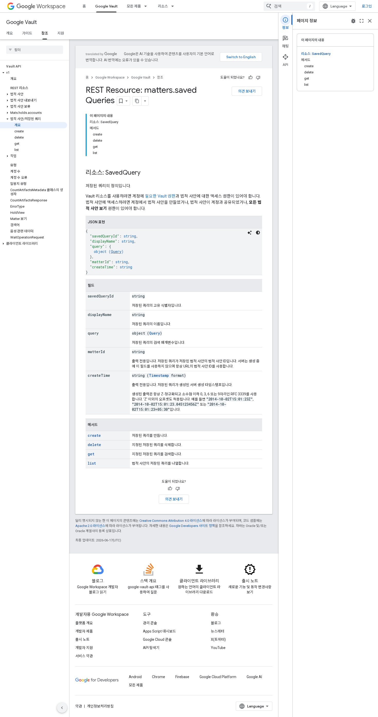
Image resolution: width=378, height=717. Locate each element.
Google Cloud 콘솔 (157, 639)
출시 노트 (82, 639)
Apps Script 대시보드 (159, 631)
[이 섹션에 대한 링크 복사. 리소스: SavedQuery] (145, 173)
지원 (60, 33)
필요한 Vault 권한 (160, 196)
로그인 (367, 6)
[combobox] (289, 6)
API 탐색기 (151, 648)
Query (116, 251)
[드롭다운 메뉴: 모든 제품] (147, 6)
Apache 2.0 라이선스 (90, 526)
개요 (9, 33)
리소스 (163, 6)
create (94, 435)
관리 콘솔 (150, 623)
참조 (44, 33)
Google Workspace (109, 77)
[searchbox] (34, 50)
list (92, 463)
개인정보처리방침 (100, 706)
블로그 (216, 623)
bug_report (353, 21)
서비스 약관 (84, 656)
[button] (33, 73)
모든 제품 (134, 6)
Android (135, 677)
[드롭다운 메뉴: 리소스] (174, 6)
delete (94, 444)
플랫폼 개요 (84, 623)
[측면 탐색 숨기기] (62, 708)
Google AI (254, 677)
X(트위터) (218, 639)
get (91, 453)
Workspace (51, 6)
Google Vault (106, 6)
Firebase (182, 677)
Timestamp (159, 375)
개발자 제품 (84, 631)
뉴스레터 (217, 631)
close (370, 21)
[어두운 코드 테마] (258, 232)
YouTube (218, 648)
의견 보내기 (247, 91)
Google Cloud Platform (218, 677)
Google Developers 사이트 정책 (192, 526)
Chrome (158, 677)
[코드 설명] (250, 232)
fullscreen (361, 21)
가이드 (27, 33)
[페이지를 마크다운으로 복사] (137, 101)
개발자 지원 (84, 648)
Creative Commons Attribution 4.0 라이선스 (170, 521)
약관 (78, 706)
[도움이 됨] (250, 77)
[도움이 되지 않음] (258, 77)
